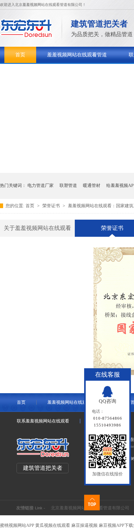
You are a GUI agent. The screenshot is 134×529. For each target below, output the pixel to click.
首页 (20, 54)
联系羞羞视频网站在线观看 (43, 421)
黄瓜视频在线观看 (52, 525)
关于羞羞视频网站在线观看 (45, 71)
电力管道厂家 (40, 185)
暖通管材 (91, 185)
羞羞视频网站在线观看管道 (77, 54)
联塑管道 (68, 185)
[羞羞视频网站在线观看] (26, 36)
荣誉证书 (51, 205)
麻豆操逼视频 (84, 525)
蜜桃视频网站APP (17, 525)
